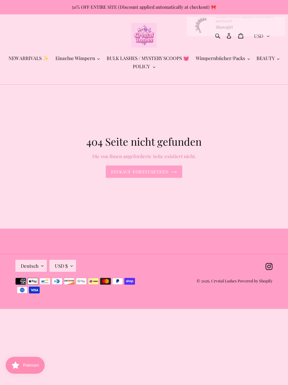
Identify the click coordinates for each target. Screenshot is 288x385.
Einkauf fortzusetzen (139, 171)
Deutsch (30, 266)
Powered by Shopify (255, 281)
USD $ (61, 266)
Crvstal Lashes (224, 281)
